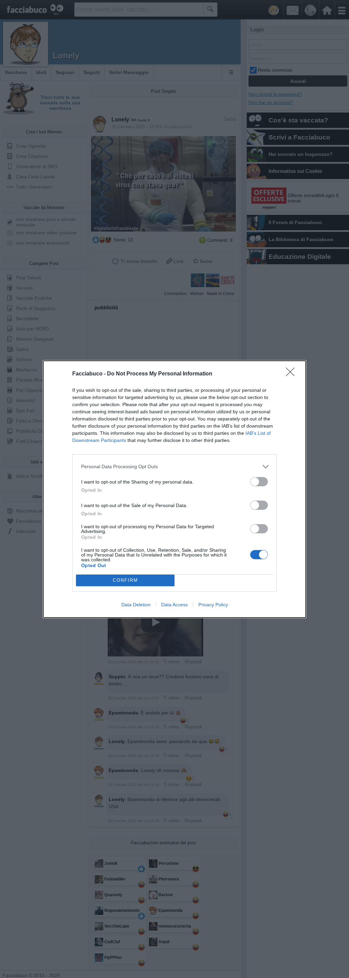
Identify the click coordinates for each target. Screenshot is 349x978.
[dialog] (174, 489)
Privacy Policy (213, 604)
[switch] (259, 481)
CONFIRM (125, 580)
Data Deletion (136, 604)
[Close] (292, 374)
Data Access (174, 604)
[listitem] (174, 466)
